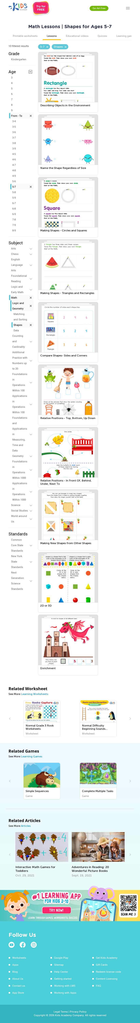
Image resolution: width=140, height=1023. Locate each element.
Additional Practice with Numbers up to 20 (19, 360)
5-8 (14, 192)
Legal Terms (61, 1011)
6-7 (14, 203)
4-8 (14, 170)
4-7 (14, 165)
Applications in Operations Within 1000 (19, 491)
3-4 (14, 121)
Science (15, 505)
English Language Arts (17, 265)
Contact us (18, 985)
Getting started (63, 978)
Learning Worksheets (34, 694)
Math (14, 297)
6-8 (14, 208)
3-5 (14, 126)
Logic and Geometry (18, 305)
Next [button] (129, 718)
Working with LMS (64, 985)
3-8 (14, 143)
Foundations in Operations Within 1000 (19, 469)
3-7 (14, 137)
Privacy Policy (78, 1011)
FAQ (98, 985)
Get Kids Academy (106, 957)
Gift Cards (102, 964)
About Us (17, 978)
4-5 (14, 154)
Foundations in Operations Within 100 (19, 382)
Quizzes (102, 36)
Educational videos (77, 36)
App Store (18, 992)
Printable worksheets (25, 36)
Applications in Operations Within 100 (19, 404)
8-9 (14, 230)
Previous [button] (10, 718)
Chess (14, 254)
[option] (42, 718)
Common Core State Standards (17, 545)
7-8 (14, 219)
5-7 (14, 186)
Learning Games (31, 756)
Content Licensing (106, 978)
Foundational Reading (19, 278)
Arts (13, 248)
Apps (15, 964)
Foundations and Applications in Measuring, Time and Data (19, 434)
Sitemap (59, 964)
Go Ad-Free (99, 8)
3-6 (14, 132)
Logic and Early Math (17, 289)
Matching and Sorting (20, 316)
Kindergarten (18, 59)
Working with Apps (65, 992)
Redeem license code (108, 971)
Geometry (18, 456)
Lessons (52, 36)
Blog (15, 971)
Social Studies (19, 510)
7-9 (14, 225)
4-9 (14, 175)
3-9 (14, 148)
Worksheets (19, 957)
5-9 (14, 197)
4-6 (14, 159)
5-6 (14, 181)
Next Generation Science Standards (17, 580)
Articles (26, 825)
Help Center (61, 971)
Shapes (17, 325)
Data (16, 330)
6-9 (14, 214)
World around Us (19, 518)
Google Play (61, 957)
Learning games (125, 36)
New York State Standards (17, 561)
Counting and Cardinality (18, 341)
